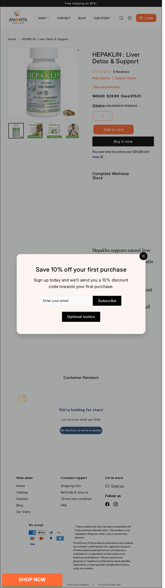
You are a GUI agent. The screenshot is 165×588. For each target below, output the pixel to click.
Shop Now (32, 580)
